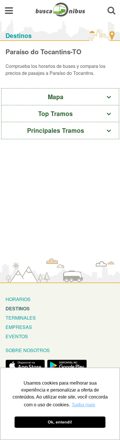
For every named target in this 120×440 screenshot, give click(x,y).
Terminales (21, 317)
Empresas (19, 327)
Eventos (17, 336)
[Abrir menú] (9, 10)
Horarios (18, 299)
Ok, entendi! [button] (60, 422)
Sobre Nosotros (28, 350)
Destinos (19, 35)
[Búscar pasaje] (111, 10)
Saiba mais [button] (83, 404)
